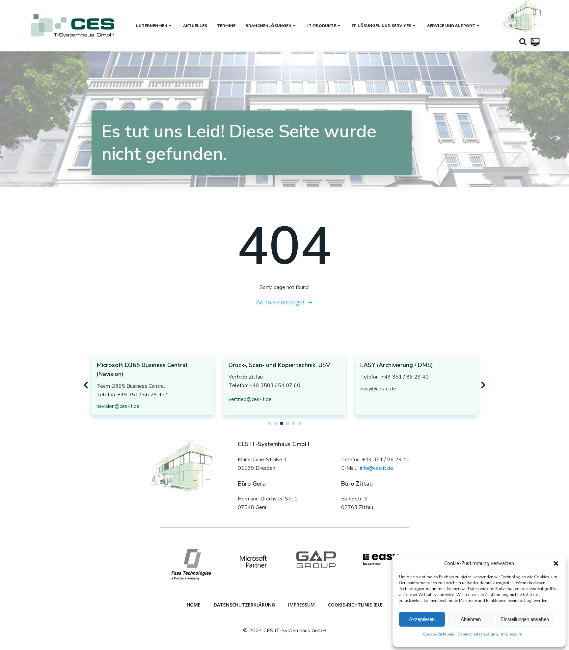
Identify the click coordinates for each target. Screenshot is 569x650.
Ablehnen (471, 619)
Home (194, 605)
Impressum (511, 634)
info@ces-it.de (376, 468)
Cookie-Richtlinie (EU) (355, 605)
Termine (226, 25)
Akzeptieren (422, 619)
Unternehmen (151, 25)
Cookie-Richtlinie (438, 634)
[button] (556, 563)
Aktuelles (195, 25)
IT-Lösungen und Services (381, 25)
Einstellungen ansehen (525, 619)
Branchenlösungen (268, 25)
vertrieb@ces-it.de (250, 399)
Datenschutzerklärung (477, 634)
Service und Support (451, 25)
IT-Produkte (321, 25)
